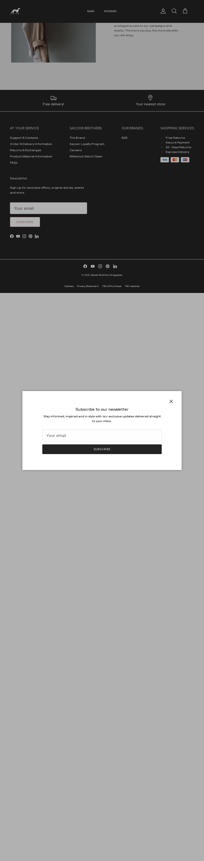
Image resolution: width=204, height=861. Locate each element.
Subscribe (102, 449)
